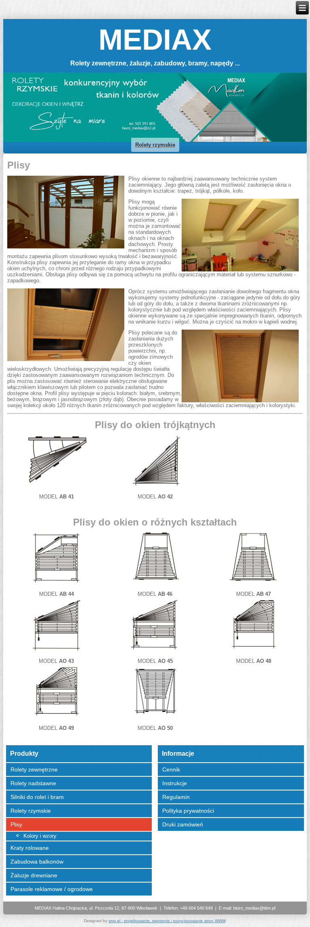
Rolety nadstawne (33, 783)
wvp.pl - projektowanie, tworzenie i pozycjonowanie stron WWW (167, 921)
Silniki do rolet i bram (37, 797)
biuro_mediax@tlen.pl (254, 908)
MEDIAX (155, 39)
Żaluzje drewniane (33, 875)
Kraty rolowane (29, 848)
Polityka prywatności (188, 810)
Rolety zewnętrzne (34, 769)
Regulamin (176, 797)
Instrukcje (174, 783)
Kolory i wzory (40, 836)
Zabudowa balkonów (36, 861)
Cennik (171, 769)
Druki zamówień (182, 824)
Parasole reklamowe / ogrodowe (51, 889)
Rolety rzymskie (30, 810)
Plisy (16, 824)
